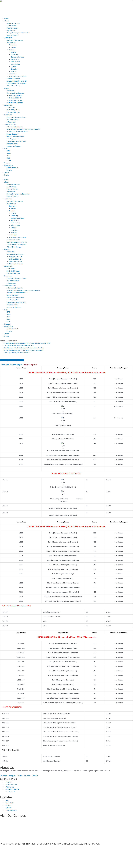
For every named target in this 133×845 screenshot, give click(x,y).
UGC (8, 158)
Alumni (6, 172)
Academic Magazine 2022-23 (17, 81)
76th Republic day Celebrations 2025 (17, 353)
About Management (13, 23)
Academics (8, 38)
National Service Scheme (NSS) (17, 132)
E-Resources (11, 122)
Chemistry (14, 54)
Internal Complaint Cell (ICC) (16, 141)
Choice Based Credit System (16, 83)
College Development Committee (18, 33)
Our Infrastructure (13, 119)
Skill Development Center (17, 76)
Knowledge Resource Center (17, 117)
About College (11, 26)
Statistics (14, 69)
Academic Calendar (13, 79)
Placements (8, 105)
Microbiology (15, 64)
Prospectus (11, 91)
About (6, 21)
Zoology (14, 71)
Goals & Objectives (13, 110)
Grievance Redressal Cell (15, 136)
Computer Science (17, 57)
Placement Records (13, 112)
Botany (13, 52)
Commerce (12, 45)
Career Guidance (12, 134)
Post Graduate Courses (15, 103)
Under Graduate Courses (15, 93)
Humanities (13, 74)
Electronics (15, 59)
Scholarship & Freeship (15, 127)
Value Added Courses (14, 86)
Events (6, 175)
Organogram (11, 30)
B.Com (13, 47)
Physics (13, 67)
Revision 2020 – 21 (15, 100)
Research (7, 163)
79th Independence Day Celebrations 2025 (19, 345)
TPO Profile (11, 107)
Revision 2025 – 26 (15, 95)
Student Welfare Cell (14, 146)
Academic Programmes (15, 40)
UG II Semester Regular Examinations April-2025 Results (23, 350)
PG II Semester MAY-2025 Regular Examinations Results (23, 348)
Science (11, 50)
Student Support (10, 124)
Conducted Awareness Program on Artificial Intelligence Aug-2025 (27, 343)
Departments (11, 42)
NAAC (9, 153)
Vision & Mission (12, 28)
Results (9, 170)
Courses (7, 88)
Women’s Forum (12, 144)
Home (6, 18)
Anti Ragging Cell (12, 139)
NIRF (8, 156)
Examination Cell (12, 168)
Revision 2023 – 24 (15, 98)
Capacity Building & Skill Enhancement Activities (23, 129)
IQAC (6, 148)
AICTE (9, 160)
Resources (8, 115)
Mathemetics (15, 62)
